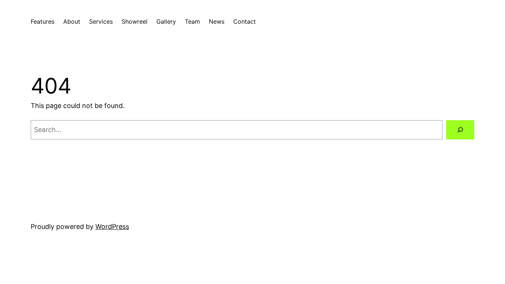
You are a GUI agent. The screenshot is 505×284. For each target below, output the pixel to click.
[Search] (460, 129)
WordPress (112, 226)
